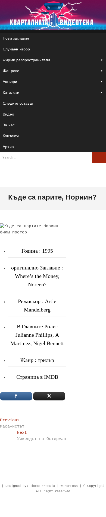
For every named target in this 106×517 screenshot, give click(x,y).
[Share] (16, 396)
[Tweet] (49, 396)
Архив (8, 146)
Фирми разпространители (26, 60)
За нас (9, 125)
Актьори (10, 81)
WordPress (69, 486)
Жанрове (11, 71)
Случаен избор (16, 49)
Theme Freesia (42, 486)
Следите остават (18, 103)
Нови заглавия (16, 38)
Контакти (11, 136)
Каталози (11, 92)
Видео (8, 114)
